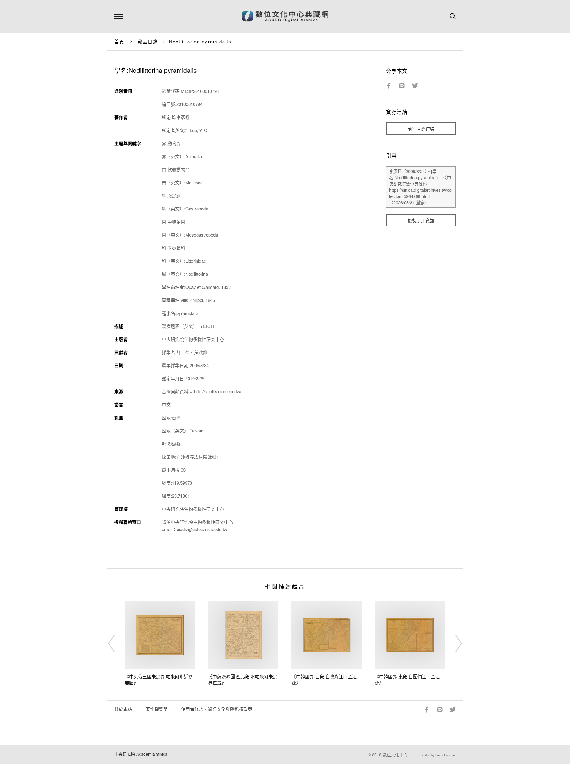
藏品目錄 (148, 41)
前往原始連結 (421, 129)
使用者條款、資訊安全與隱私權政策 (216, 709)
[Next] (453, 643)
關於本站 (123, 709)
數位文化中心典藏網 (285, 16)
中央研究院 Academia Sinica (140, 754)
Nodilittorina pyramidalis (200, 41)
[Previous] (117, 643)
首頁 (119, 41)
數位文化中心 (395, 754)
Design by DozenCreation (438, 755)
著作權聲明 (156, 709)
